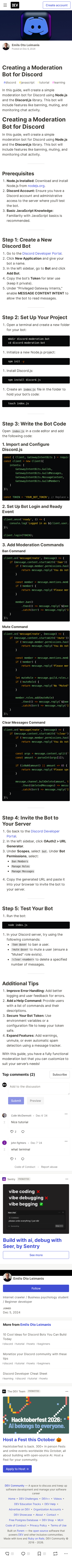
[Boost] (55, 1554)
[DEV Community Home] (15, 5)
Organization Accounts (47, 1509)
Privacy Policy (38, 1525)
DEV (20, 1534)
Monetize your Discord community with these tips (34, 1358)
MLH (60, 1520)
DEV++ (46, 1498)
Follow (36, 1288)
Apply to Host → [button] (17, 1469)
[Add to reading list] (42, 1554)
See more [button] (36, 1255)
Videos (58, 1498)
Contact (51, 1514)
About (39, 1514)
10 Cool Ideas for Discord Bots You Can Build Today (34, 1339)
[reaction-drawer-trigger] (9, 1554)
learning (58, 82)
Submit (16, 1101)
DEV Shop (48, 1520)
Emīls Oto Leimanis (26, 45)
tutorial (43, 82)
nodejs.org (36, 186)
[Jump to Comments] (25, 1554)
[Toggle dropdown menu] (66, 1114)
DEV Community (14, 1485)
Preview (35, 1101)
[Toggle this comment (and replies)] (4, 1122)
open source (40, 1530)
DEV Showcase (23, 1514)
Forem (20, 1530)
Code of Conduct (25, 1166)
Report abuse (49, 1166)
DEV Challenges (28, 1498)
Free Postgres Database (23, 1520)
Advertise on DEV (19, 1509)
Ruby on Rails (36, 1538)
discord (10, 82)
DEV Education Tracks (27, 1504)
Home (11, 1498)
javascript (27, 82)
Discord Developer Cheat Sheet (25, 1376)
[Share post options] (66, 1553)
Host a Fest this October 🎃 (32, 1439)
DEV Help (50, 1504)
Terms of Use (58, 1525)
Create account (57, 5)
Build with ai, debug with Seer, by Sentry (32, 1243)
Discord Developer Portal (41, 253)
